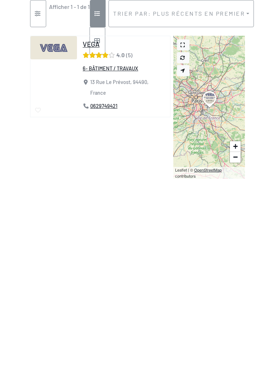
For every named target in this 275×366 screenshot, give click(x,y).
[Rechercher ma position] (183, 70)
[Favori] (38, 110)
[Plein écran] (183, 44)
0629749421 (103, 106)
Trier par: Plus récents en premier (179, 13)
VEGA (91, 44)
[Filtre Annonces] (38, 13)
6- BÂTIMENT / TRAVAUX (110, 68)
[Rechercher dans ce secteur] (183, 57)
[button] (209, 107)
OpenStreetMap (208, 170)
